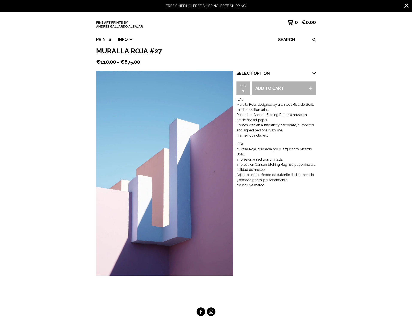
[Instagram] (211, 311)
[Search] (314, 39)
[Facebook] (201, 311)
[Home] (126, 22)
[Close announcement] (406, 6)
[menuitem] (103, 39)
